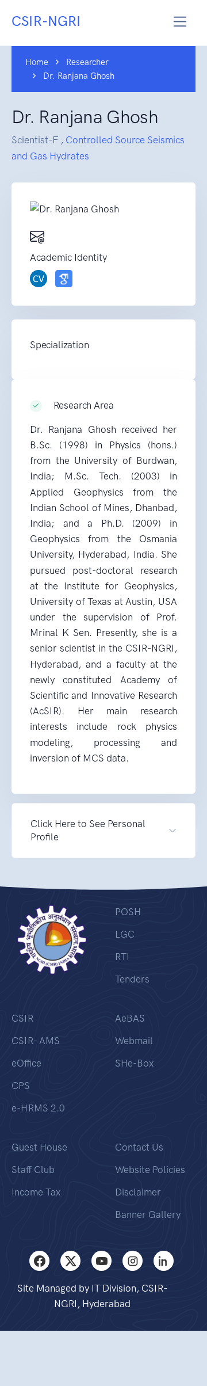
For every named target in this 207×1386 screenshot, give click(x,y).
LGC (125, 934)
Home (36, 62)
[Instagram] (132, 1261)
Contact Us (139, 1147)
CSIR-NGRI (46, 21)
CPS (21, 1085)
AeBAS (130, 1018)
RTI (122, 956)
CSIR (22, 1018)
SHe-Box (134, 1063)
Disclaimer (138, 1192)
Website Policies (150, 1169)
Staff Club (33, 1169)
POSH (128, 911)
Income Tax (36, 1192)
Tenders (132, 979)
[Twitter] (70, 1261)
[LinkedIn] (164, 1261)
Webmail (134, 1040)
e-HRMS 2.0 (38, 1108)
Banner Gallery (148, 1214)
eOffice (26, 1063)
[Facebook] (39, 1261)
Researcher (87, 62)
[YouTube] (101, 1261)
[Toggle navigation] (180, 21)
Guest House (39, 1147)
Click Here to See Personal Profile (87, 830)
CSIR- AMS (36, 1040)
